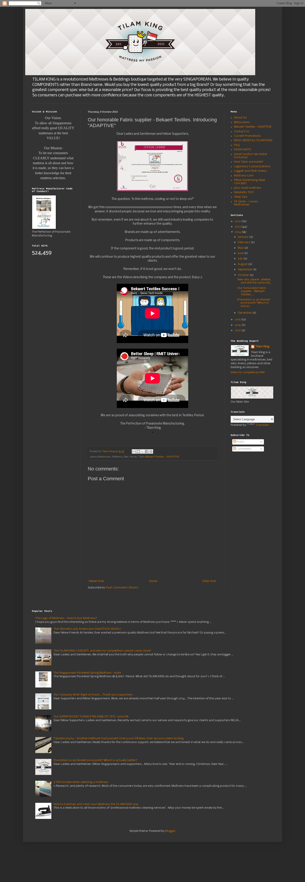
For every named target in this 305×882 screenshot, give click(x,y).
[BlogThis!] (138, 451)
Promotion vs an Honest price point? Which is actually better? (95, 760)
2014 (238, 232)
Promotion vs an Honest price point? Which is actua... (253, 303)
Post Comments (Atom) (122, 587)
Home (153, 581)
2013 (238, 226)
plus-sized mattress (247, 187)
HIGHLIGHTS (242, 149)
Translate (262, 425)
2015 (238, 319)
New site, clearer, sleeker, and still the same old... (254, 281)
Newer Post (96, 581)
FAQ (237, 145)
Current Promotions (247, 136)
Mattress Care (243, 175)
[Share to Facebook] (146, 451)
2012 (238, 221)
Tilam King (262, 346)
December (245, 312)
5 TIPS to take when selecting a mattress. (81, 782)
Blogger (170, 831)
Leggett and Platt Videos (250, 171)
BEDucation (242, 122)
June (241, 253)
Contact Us (241, 131)
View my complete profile (248, 372)
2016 (238, 325)
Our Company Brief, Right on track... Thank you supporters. (93, 694)
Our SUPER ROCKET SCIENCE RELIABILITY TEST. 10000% (91, 716)
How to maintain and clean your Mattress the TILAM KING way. (96, 804)
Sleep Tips (240, 196)
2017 (238, 330)
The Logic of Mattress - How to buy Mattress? (66, 618)
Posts (240, 441)
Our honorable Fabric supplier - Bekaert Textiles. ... (251, 291)
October (244, 275)
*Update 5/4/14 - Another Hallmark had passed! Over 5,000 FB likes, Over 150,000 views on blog (119, 738)
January (243, 237)
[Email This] (134, 451)
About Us (240, 117)
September (245, 269)
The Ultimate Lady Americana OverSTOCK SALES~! (87, 628)
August (243, 264)
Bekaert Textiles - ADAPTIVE (162, 456)
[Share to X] (142, 451)
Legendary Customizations (252, 166)
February (244, 242)
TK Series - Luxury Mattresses (246, 203)
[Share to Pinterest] (151, 451)
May (241, 247)
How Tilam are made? (248, 161)
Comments (243, 448)
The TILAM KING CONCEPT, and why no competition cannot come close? (102, 650)
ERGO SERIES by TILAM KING (253, 140)
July (240, 258)
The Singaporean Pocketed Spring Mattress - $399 (87, 672)
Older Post (209, 581)
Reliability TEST (244, 192)
